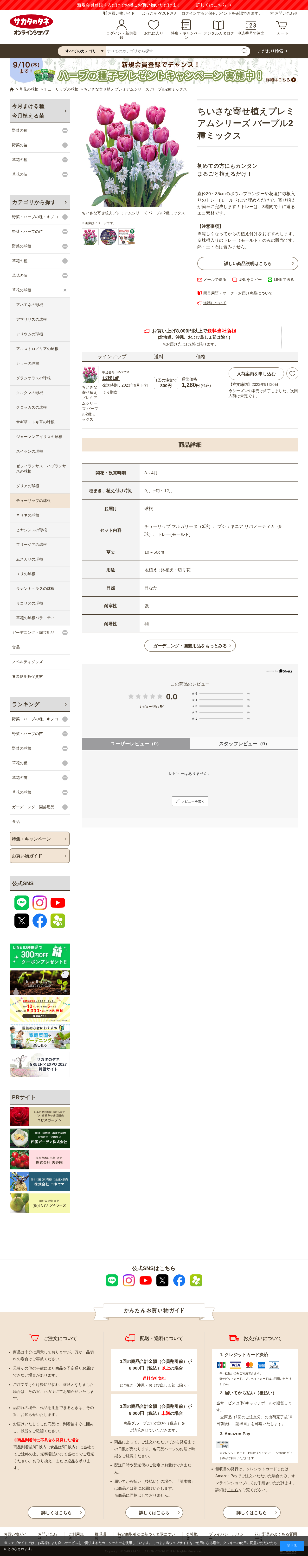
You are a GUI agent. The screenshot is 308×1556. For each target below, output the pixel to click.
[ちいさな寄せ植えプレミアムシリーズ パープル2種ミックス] (136, 153)
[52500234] (108, 236)
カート (283, 33)
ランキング (26, 704)
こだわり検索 (270, 51)
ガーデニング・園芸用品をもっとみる (190, 645)
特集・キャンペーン (186, 35)
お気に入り (153, 33)
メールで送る (214, 280)
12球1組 (111, 378)
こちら (232, 1490)
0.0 (171, 696)
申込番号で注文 (250, 33)
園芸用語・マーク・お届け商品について (238, 293)
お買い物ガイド (121, 13)
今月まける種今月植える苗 (28, 111)
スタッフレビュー (244, 743)
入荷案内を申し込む (256, 373)
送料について (214, 303)
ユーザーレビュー (136, 743)
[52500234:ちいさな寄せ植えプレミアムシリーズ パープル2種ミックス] (90, 236)
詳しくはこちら (211, 5)
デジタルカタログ (218, 33)
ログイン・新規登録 (121, 35)
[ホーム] (12, 89)
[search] (244, 51)
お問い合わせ (286, 13)
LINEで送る (284, 280)
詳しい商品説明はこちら (248, 263)
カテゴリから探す (34, 202)
